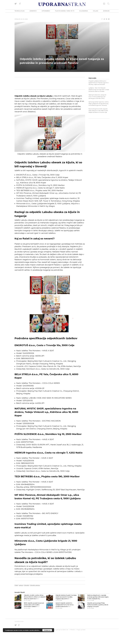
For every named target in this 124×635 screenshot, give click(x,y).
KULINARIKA (83, 11)
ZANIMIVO (33, 11)
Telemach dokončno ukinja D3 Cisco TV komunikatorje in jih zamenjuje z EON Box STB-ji (97, 96)
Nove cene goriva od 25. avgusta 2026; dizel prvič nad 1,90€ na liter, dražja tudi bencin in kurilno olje (98, 110)
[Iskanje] (108, 4)
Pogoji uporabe (81, 629)
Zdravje (17, 19)
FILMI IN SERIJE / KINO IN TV (64, 11)
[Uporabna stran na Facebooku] (20, 4)
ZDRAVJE (106, 11)
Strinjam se (47, 630)
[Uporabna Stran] (62, 4)
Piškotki (72, 629)
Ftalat (16, 585)
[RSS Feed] (104, 4)
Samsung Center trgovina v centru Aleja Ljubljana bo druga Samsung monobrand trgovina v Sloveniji (99, 103)
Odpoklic (26, 585)
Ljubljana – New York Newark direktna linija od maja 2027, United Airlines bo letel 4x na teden (99, 89)
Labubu (21, 585)
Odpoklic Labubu (35, 585)
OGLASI (95, 11)
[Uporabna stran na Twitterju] (16, 4)
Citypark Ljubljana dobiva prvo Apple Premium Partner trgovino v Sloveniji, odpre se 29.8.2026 (99, 82)
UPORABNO (46, 11)
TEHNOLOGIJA (20, 11)
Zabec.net (65, 629)
